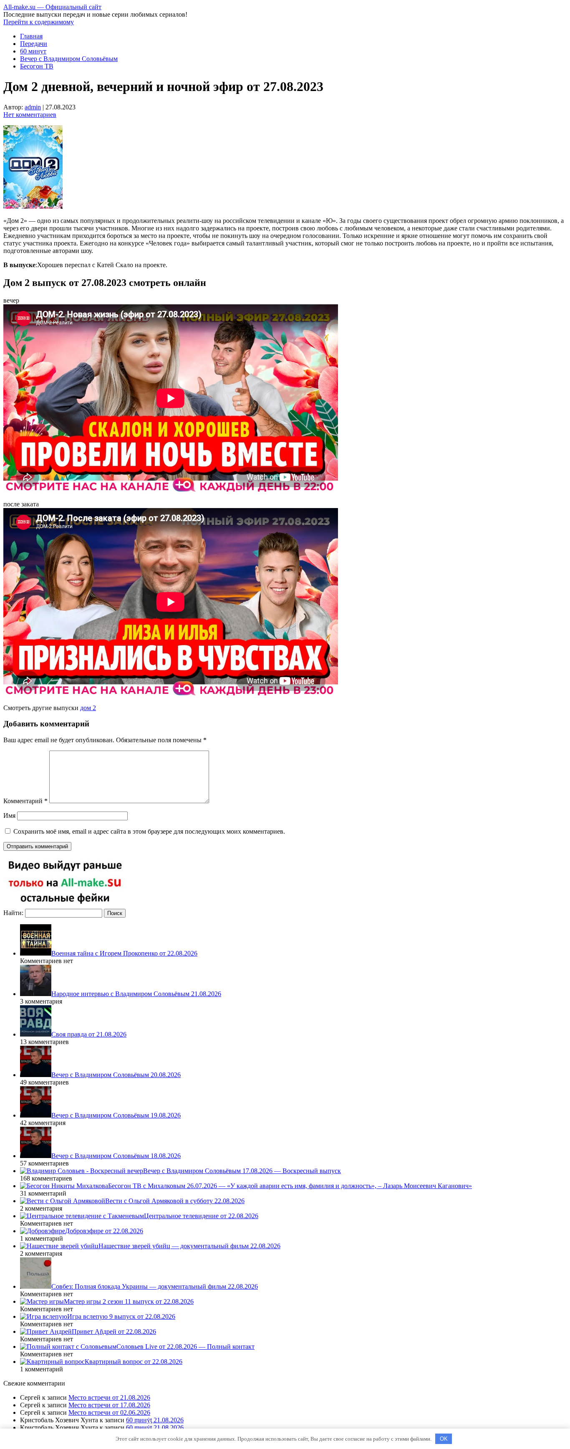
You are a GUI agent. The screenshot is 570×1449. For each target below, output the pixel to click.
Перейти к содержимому (38, 21)
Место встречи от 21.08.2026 (109, 1397)
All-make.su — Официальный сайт (52, 6)
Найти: (13, 912)
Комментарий (25, 800)
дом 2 (88, 707)
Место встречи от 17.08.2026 (109, 1405)
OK (444, 1439)
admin (33, 107)
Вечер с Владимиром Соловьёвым (69, 58)
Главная (31, 36)
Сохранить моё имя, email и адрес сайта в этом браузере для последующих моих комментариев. (149, 831)
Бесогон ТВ (36, 66)
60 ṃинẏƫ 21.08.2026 (155, 1420)
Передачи (33, 43)
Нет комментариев (29, 114)
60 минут (33, 51)
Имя (9, 815)
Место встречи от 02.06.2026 (109, 1412)
